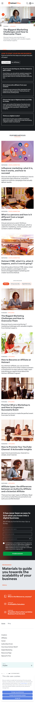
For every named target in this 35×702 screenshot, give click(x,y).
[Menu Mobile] (2, 3)
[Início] (14, 2)
